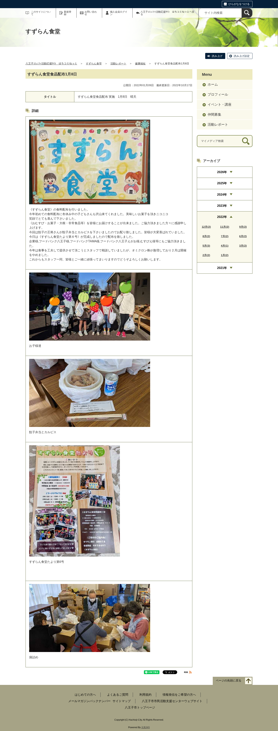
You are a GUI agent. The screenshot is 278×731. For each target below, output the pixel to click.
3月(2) (243, 245)
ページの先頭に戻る (228, 680)
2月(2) (206, 255)
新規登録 (67, 13)
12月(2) (206, 226)
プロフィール (218, 94)
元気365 (145, 727)
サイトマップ (122, 701)
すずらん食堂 (94, 63)
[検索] (247, 13)
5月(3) (206, 245)
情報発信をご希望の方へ (179, 694)
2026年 (222, 172)
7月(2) (224, 236)
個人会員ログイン (118, 13)
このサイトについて (41, 13)
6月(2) (243, 236)
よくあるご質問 (117, 694)
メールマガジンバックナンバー (89, 701)
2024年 (222, 194)
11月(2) (224, 226)
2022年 (222, 216)
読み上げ (217, 55)
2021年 (222, 267)
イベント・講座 (219, 104)
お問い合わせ (91, 13)
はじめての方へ (85, 694)
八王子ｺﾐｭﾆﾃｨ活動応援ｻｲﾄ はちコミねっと (51, 63)
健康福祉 (140, 63)
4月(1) (224, 245)
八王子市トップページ (140, 707)
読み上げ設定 (242, 55)
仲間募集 (214, 114)
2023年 (222, 205)
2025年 (222, 183)
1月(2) (224, 255)
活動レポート (118, 63)
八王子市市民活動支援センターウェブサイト (172, 701)
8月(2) (206, 236)
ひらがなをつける (239, 3)
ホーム (213, 84)
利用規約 (145, 694)
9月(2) (243, 226)
